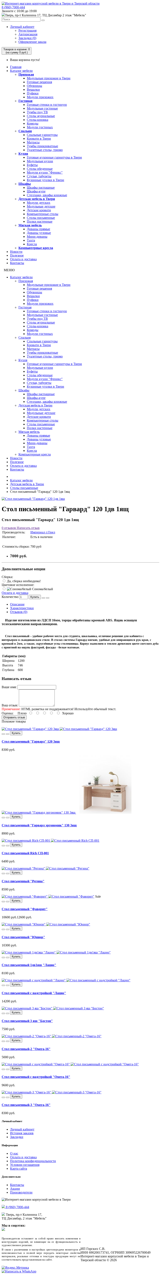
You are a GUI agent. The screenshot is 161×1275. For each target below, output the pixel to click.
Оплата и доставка (23, 259)
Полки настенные (39, 221)
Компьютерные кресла (35, 248)
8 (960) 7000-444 (13, 7)
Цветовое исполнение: (18, 585)
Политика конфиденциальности (33, 1161)
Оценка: (7, 713)
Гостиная (25, 101)
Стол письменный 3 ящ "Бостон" (27, 1021)
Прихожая (26, 74)
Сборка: (7, 577)
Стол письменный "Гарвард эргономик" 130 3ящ (39, 825)
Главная (15, 67)
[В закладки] (43, 598)
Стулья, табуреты (39, 176)
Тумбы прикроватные (42, 146)
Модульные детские (41, 206)
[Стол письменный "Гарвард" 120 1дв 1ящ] (33, 499)
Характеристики (22, 608)
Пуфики (33, 93)
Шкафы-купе (36, 191)
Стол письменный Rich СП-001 (25, 853)
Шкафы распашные (41, 187)
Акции (15, 1188)
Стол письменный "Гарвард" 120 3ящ (31, 741)
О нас (14, 1153)
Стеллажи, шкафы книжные (47, 195)
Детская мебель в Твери (36, 199)
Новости (16, 251)
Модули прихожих (40, 97)
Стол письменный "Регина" (23, 881)
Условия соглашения (24, 1165)
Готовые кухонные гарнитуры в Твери (54, 157)
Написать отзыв (28, 528)
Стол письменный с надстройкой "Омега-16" (36, 1077)
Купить (34, 597)
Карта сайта (18, 1168)
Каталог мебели (21, 70)
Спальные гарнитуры (42, 135)
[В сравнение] (47, 598)
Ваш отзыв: (10, 705)
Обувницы (34, 86)
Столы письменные (41, 217)
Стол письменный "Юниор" (23, 937)
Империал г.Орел (42, 532)
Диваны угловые (39, 233)
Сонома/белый (42, 589)
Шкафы (24, 184)
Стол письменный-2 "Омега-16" (26, 1049)
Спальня (25, 131)
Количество (10, 597)
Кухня (23, 153)
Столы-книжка (37, 119)
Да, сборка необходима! (23, 581)
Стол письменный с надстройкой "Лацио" (34, 993)
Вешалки (33, 89)
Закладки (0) (27, 38)
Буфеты (32, 165)
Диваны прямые (38, 229)
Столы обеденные (40, 168)
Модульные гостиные (42, 108)
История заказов (22, 1133)
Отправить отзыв (14, 717)
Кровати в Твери (39, 138)
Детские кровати (39, 210)
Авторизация (27, 34)
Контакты (17, 263)
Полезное (17, 255)
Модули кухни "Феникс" (45, 172)
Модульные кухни (40, 161)
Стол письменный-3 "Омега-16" (26, 1105)
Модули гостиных (40, 127)
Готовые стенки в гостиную (47, 104)
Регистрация (27, 30)
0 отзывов (9, 528)
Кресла (32, 244)
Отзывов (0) (18, 612)
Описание (17, 604)
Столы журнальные (41, 116)
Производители (21, 1192)
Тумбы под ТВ (37, 112)
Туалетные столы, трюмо (45, 150)
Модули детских (38, 202)
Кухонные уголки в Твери (45, 180)
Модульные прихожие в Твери (48, 78)
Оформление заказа (32, 42)
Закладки (16, 1137)
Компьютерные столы (42, 214)
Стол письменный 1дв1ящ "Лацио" (29, 965)
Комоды (32, 123)
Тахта (31, 240)
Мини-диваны (37, 236)
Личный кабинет (22, 26)
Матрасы (33, 142)
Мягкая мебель (30, 225)
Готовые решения (39, 82)
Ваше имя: (9, 687)
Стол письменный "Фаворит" (25, 909)
